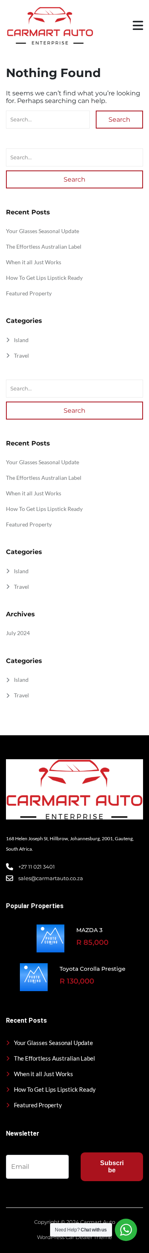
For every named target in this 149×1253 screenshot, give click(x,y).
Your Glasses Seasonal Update (42, 231)
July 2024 (18, 632)
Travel (21, 355)
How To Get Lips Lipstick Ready (44, 277)
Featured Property (29, 293)
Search (119, 119)
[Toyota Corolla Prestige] (34, 977)
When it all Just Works (33, 262)
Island (21, 340)
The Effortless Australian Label (43, 246)
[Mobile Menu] (138, 25)
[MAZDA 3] (50, 938)
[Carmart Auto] (49, 26)
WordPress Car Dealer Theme (74, 1237)
